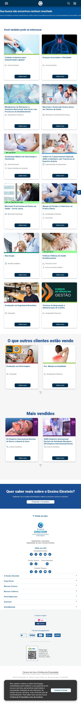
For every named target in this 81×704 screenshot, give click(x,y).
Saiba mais (22, 76)
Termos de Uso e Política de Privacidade (40, 672)
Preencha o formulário (40, 502)
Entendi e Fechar (61, 690)
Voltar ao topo (41, 516)
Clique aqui (43, 650)
